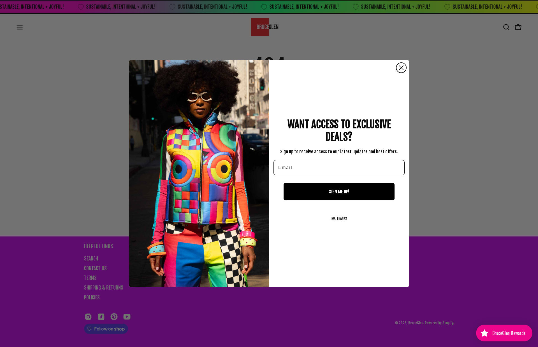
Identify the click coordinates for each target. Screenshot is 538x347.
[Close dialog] (401, 68)
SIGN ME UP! (339, 191)
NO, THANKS (339, 218)
